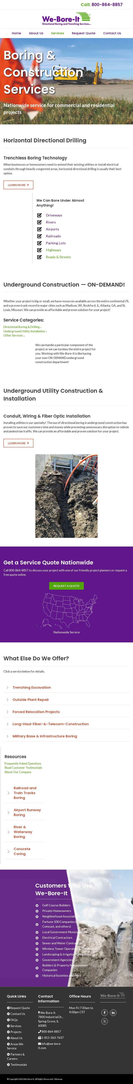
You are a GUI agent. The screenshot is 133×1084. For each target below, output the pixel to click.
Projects (15, 1032)
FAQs (14, 1020)
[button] (18, 185)
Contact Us (112, 33)
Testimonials (18, 1064)
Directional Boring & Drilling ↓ (22, 327)
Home (16, 33)
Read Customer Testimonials (23, 767)
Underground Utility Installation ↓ (25, 331)
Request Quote (83, 33)
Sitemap (58, 1079)
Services (57, 33)
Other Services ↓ (14, 335)
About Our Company (18, 772)
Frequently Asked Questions (23, 763)
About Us (36, 33)
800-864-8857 (107, 4)
